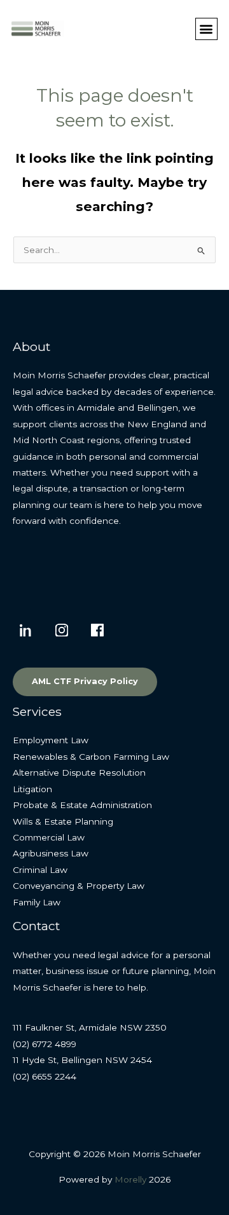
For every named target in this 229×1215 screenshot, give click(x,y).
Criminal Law (40, 870)
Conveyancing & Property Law (78, 886)
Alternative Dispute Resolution (79, 772)
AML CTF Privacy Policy (85, 681)
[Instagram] (61, 630)
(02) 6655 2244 (44, 1076)
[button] (206, 29)
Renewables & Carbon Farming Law (91, 757)
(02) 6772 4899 (44, 1044)
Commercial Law (49, 837)
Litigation (32, 789)
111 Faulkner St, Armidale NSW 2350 (90, 1027)
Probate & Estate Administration (82, 805)
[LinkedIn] (26, 630)
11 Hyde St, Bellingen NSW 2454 (82, 1060)
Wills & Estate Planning (63, 821)
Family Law (36, 902)
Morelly (130, 1179)
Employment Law (50, 740)
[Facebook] (97, 630)
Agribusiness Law (50, 853)
